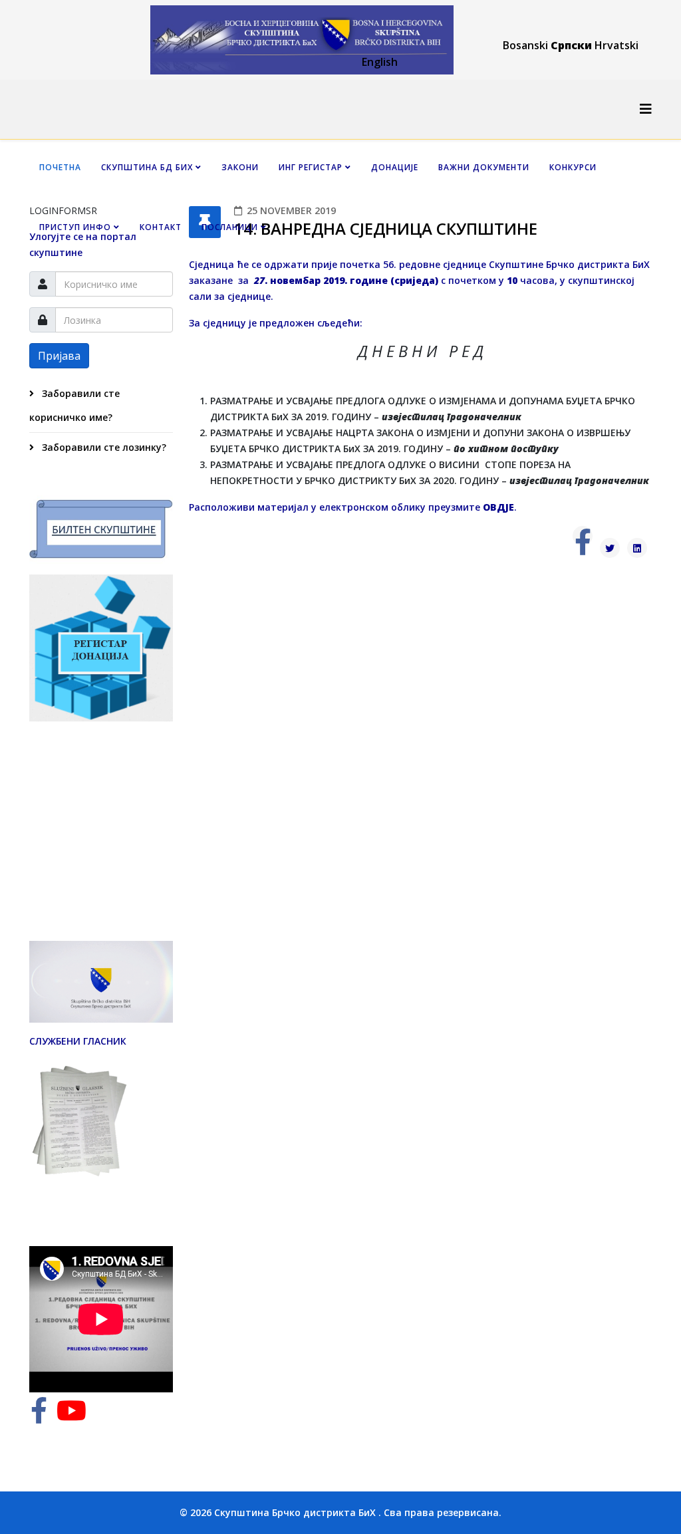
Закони (240, 167)
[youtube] (71, 1416)
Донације (394, 167)
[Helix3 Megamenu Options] (646, 109)
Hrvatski (616, 45)
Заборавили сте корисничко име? (74, 405)
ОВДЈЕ (498, 507)
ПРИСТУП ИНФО (75, 227)
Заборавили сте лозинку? (102, 447)
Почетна (60, 167)
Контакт (161, 227)
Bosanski (525, 45)
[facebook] (39, 1416)
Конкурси (573, 167)
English (380, 62)
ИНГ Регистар (310, 167)
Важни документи (483, 167)
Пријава (59, 355)
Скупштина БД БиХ (147, 167)
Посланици (230, 227)
